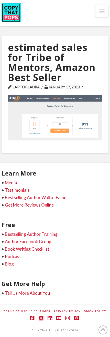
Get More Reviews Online (29, 205)
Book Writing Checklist (27, 249)
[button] (101, 11)
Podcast (13, 256)
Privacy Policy (67, 311)
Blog (9, 264)
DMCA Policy (95, 311)
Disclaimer (40, 311)
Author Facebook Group (28, 241)
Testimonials (17, 190)
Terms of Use (15, 311)
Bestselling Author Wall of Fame (35, 197)
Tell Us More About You (27, 293)
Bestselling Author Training (31, 234)
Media (11, 182)
